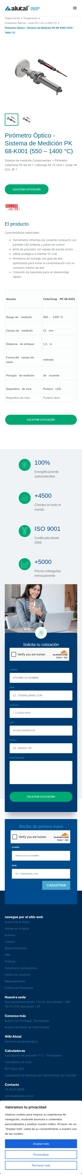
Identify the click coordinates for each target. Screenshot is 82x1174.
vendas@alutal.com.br (19, 1096)
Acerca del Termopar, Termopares (27, 1020)
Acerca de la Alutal (17, 922)
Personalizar (41, 1154)
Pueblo (13, 740)
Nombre (13, 670)
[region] (41, 1137)
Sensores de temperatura (21, 1041)
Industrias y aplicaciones (21, 968)
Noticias (10, 961)
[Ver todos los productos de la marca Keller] (13, 207)
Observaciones (17, 758)
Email (12, 687)
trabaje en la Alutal (17, 928)
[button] (74, 8)
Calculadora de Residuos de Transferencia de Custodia (40, 1075)
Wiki (7, 954)
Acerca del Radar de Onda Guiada (27, 1027)
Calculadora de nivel (18, 1062)
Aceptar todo (41, 1143)
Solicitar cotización (27, 189)
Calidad (10, 941)
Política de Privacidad (19, 987)
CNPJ (12, 722)
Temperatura (30, 18)
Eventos (10, 935)
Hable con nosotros (17, 974)
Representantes (15, 981)
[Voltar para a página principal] (22, 8)
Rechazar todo (41, 1165)
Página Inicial (12, 18)
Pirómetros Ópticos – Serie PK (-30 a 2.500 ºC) (31, 22)
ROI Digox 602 (14, 1068)
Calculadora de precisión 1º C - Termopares (33, 1055)
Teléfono (14, 705)
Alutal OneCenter (16, 948)
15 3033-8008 (14, 1089)
